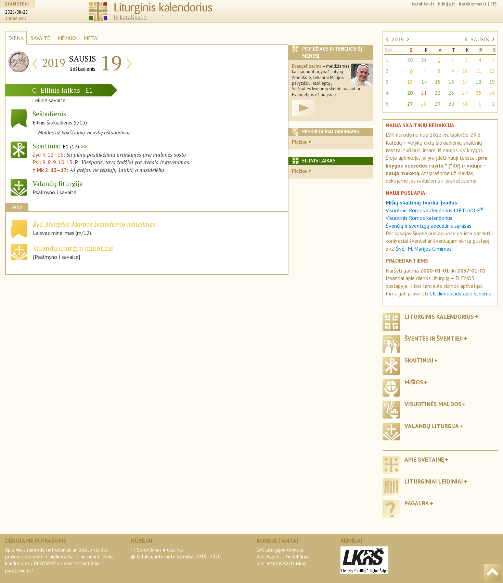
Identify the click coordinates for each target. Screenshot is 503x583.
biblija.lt (446, 4)
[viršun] (492, 572)
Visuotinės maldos (433, 404)
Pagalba (416, 503)
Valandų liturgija (431, 426)
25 (478, 93)
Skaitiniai (56, 146)
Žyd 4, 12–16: (49, 154)
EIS (493, 4)
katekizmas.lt (473, 4)
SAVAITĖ (40, 38)
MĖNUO (66, 38)
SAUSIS (479, 39)
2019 (397, 39)
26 (492, 93)
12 (492, 71)
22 (437, 93)
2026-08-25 (16, 12)
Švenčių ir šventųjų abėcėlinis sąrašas (429, 225)
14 (424, 82)
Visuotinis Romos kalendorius (419, 217)
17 (465, 82)
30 (410, 60)
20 (410, 93)
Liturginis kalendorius (439, 316)
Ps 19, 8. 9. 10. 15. (53, 162)
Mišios (413, 382)
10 (465, 71)
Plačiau (300, 141)
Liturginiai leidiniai (433, 481)
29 (437, 104)
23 (451, 93)
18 (478, 82)
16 (451, 82)
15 (437, 82)
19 (492, 82)
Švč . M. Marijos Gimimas (424, 248)
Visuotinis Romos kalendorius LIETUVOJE (434, 210)
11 (478, 71)
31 (424, 60)
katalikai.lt (423, 4)
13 (410, 82)
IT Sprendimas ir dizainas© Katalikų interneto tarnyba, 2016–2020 (176, 553)
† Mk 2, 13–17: (51, 170)
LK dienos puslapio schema (460, 293)
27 (410, 104)
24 (465, 93)
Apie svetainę (424, 459)
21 (424, 93)
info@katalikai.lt (61, 556)
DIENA (16, 38)
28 (424, 104)
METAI (91, 38)
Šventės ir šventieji (433, 338)
